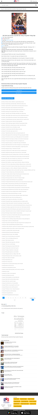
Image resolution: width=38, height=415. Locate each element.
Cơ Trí (19, 44)
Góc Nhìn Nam (16, 42)
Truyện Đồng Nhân (17, 406)
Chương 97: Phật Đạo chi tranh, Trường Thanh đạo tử (10, 288)
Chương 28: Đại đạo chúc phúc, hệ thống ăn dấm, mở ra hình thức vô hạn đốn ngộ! (15, 154)
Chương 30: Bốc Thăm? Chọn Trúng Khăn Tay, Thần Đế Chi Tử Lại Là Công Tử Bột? (15, 158)
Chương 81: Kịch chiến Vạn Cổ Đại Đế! (8, 257)
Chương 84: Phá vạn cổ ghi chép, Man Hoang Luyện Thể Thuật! (12, 263)
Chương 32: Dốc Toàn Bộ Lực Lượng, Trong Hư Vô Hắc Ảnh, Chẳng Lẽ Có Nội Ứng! (15, 162)
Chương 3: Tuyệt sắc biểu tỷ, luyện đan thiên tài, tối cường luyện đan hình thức (15, 105)
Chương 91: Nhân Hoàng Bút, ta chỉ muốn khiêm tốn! (10, 277)
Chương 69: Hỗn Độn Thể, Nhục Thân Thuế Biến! (10, 234)
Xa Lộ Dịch (6, 44)
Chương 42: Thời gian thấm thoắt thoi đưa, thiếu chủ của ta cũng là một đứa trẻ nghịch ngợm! (17, 181)
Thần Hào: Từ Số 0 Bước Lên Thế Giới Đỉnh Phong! (11, 382)
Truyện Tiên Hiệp (32, 401)
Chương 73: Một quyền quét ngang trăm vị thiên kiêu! (10, 242)
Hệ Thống (26, 42)
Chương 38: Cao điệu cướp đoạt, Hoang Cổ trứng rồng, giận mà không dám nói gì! (15, 173)
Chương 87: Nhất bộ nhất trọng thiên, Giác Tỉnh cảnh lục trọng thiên (13, 269)
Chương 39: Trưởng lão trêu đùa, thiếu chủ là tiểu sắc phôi (11, 175)
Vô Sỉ (22, 44)
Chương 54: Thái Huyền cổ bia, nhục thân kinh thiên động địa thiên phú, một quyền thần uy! (17, 205)
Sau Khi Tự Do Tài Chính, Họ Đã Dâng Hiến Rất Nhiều (12, 354)
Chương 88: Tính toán (5, 271)
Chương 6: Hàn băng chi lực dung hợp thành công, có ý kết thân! (12, 111)
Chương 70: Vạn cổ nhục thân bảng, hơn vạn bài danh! (11, 236)
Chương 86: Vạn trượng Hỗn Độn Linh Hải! (9, 267)
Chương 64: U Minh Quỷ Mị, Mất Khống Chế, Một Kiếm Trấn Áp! (12, 224)
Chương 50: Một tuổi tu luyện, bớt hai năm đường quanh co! (11, 197)
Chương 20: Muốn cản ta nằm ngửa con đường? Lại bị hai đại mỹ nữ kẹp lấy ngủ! (15, 138)
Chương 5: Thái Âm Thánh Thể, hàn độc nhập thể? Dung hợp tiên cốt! (13, 109)
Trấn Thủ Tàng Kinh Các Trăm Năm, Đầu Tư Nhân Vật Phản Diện (13, 370)
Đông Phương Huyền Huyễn (8, 42)
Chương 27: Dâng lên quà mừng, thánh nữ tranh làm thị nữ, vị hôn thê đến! (14, 152)
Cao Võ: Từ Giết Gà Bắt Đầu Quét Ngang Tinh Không (12, 378)
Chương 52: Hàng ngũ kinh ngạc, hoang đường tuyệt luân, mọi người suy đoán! (15, 201)
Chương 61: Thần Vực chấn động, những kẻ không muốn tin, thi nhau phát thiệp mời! (15, 218)
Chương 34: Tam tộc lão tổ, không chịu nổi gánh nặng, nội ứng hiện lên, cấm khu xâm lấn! (16, 166)
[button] (31, 1)
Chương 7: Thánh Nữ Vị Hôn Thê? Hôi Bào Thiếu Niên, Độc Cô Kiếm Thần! (14, 113)
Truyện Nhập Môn (24, 401)
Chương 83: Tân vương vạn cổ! (7, 261)
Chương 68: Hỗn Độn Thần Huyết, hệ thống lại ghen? (10, 232)
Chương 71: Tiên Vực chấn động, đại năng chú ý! (10, 238)
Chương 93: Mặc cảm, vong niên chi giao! (9, 281)
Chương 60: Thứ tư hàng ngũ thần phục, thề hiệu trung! (11, 216)
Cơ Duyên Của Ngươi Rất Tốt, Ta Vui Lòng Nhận (11, 346)
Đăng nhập (35, 1)
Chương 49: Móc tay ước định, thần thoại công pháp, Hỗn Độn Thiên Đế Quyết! (15, 195)
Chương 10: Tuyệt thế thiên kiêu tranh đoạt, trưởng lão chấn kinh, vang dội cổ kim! (15, 119)
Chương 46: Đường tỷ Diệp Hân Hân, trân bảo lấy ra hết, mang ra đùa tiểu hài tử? (15, 189)
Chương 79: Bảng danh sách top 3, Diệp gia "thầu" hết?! (11, 253)
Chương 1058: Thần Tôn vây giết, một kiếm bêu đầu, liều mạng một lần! (20, 41)
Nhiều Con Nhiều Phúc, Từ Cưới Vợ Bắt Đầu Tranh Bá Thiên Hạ (13, 350)
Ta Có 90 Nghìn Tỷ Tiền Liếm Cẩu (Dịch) (10, 342)
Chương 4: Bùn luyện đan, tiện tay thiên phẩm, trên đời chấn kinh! (12, 107)
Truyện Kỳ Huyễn (23, 398)
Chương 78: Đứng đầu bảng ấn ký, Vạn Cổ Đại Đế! (10, 251)
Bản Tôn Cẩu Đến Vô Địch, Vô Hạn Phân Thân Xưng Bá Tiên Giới (13, 366)
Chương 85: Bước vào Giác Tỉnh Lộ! (8, 265)
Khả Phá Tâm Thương (19, 333)
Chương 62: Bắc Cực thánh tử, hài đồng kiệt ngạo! (10, 220)
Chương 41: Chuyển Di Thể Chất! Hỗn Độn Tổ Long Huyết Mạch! (12, 179)
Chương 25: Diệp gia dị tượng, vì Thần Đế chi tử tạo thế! (11, 148)
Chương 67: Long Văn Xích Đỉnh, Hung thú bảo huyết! (10, 230)
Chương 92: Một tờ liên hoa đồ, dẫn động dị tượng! (10, 279)
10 (25, 297)
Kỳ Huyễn (30, 42)
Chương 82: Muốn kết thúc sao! (7, 259)
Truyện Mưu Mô (17, 401)
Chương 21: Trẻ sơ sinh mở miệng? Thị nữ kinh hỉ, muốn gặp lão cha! (13, 140)
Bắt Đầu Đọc (19, 90)
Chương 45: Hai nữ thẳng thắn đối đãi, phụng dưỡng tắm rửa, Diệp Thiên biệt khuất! (15, 187)
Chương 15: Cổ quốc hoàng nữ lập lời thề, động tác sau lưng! (12, 129)
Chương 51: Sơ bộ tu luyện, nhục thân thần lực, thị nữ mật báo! (12, 199)
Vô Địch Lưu (15, 44)
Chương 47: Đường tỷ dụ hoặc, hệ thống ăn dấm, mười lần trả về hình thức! (14, 191)
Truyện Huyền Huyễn (25, 403)
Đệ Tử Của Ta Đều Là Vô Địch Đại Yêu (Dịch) (10, 362)
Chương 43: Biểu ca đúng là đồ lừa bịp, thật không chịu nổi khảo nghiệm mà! (14, 183)
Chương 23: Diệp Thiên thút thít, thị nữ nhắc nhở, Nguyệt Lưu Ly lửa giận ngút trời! (15, 144)
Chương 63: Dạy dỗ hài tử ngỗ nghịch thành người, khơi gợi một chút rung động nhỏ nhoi (16, 222)
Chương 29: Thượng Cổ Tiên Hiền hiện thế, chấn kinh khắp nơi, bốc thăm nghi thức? (15, 156)
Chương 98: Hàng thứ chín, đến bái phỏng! (9, 290)
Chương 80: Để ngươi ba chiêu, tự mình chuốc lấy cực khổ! (11, 255)
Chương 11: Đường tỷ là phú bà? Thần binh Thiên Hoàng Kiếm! (12, 121)
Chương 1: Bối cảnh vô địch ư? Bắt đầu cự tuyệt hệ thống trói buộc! (13, 101)
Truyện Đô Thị (16, 403)
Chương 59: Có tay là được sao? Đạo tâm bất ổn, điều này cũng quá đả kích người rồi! (16, 214)
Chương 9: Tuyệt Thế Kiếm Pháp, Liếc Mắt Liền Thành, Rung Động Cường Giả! (14, 117)
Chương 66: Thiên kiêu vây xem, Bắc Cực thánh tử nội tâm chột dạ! (13, 228)
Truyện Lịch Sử (33, 403)
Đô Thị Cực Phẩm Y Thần (8, 374)
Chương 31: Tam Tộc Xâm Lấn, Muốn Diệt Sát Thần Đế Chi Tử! (12, 160)
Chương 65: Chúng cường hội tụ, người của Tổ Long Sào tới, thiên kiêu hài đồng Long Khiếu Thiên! (18, 226)
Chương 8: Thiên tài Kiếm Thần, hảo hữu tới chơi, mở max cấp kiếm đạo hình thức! (15, 115)
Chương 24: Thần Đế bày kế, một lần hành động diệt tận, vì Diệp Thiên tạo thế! (15, 146)
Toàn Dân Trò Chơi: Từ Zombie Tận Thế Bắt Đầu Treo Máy (12, 386)
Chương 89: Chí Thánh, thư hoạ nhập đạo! (9, 273)
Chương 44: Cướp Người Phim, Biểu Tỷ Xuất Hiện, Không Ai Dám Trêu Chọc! (14, 185)
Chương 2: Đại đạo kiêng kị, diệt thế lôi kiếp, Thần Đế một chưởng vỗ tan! (14, 103)
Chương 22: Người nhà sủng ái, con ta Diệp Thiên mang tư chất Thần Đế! (14, 142)
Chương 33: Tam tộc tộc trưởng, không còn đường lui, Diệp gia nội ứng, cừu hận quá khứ (16, 164)
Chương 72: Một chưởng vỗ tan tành (8, 240)
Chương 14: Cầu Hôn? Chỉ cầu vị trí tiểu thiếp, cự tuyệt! (11, 127)
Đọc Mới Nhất (18, 92)
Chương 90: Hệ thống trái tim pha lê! (8, 275)
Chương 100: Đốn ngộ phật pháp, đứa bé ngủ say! (10, 294)
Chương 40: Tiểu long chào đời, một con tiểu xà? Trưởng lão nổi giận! (13, 177)
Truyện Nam (10, 44)
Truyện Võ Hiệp (31, 398)
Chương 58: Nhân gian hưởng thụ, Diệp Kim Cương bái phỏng (12, 212)
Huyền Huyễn (21, 42)
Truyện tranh (16, 398)
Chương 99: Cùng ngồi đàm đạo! (7, 292)
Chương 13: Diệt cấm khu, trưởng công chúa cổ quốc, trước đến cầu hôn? (14, 125)
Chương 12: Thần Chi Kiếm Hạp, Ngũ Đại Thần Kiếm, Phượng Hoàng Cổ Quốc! (14, 123)
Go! (32, 299)
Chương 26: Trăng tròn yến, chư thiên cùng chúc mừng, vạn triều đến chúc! (14, 150)
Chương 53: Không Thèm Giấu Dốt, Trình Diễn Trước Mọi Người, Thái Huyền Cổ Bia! (15, 203)
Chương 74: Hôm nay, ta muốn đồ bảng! (8, 244)
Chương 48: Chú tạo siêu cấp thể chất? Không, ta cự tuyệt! (11, 193)
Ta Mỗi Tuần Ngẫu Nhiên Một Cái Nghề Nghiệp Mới (12, 358)
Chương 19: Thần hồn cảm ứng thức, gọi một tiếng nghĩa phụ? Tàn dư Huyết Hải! (15, 136)
